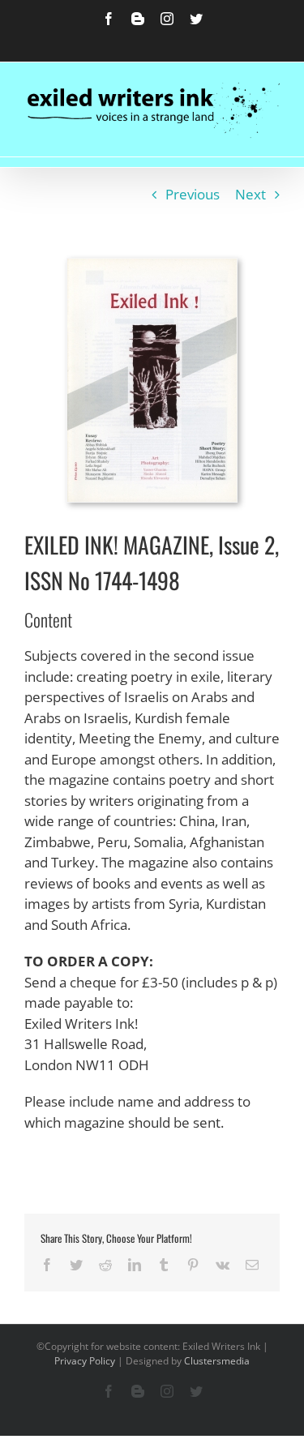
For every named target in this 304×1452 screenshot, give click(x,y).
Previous (192, 194)
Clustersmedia (217, 1361)
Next (250, 194)
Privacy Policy (84, 1361)
